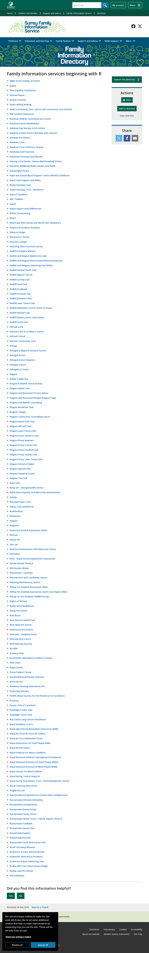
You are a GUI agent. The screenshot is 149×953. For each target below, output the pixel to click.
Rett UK (14, 544)
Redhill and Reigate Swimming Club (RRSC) (31, 265)
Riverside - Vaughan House (23, 634)
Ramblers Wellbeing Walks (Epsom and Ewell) (32, 166)
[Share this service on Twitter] (119, 138)
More (131, 40)
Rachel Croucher (18, 99)
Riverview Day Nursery (21, 643)
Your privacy (109, 929)
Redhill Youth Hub (19, 322)
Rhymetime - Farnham (21, 572)
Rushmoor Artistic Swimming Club (27, 851)
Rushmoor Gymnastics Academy (26, 856)
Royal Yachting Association (23, 785)
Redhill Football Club (20, 293)
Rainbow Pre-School (20, 137)
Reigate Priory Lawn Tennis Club (26, 459)
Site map (138, 934)
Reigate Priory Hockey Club (23, 454)
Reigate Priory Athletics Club (24, 435)
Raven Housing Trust (20, 185)
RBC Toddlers (16, 199)
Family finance (63, 41)
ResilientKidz (16, 511)
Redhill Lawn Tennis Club (22, 303)
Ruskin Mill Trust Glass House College (29, 866)
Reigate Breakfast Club (21, 407)
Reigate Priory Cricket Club (23, 445)
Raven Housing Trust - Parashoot (27, 189)
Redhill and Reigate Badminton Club (28, 256)
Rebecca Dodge (17, 232)
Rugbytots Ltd (17, 790)
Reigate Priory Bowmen (21, 440)
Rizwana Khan (17, 653)
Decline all (17, 945)
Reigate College (18, 412)
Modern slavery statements (117, 934)
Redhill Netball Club (20, 312)
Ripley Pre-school (18, 610)
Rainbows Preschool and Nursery (26, 156)
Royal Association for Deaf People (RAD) (30, 743)
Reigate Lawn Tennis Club (23, 430)
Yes (11, 895)
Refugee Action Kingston (22, 360)
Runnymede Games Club (22, 828)
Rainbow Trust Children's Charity (26, 147)
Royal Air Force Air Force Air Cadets (27, 733)
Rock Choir (15, 662)
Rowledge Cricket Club (21, 710)
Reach (13, 204)
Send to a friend (40, 907)
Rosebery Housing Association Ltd (27, 686)
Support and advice (52, 13)
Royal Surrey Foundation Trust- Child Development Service (39, 781)
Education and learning (37, 41)
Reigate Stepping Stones (22, 473)
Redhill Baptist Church (21, 274)
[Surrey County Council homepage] (11, 5)
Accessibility (136, 929)
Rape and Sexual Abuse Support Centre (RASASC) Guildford (39, 175)
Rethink (14, 535)
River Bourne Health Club (22, 620)
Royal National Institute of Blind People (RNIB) (33, 766)
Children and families (28, 13)
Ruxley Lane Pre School (21, 870)
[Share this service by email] (135, 138)
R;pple (13, 85)
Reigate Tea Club (18, 478)
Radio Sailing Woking (20, 104)
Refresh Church (17, 336)
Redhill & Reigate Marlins (22, 251)
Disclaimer (94, 929)
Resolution (15, 516)
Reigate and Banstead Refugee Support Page (33, 397)
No (20, 895)
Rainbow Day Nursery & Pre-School (27, 128)
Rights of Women (19, 601)
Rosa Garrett (16, 681)
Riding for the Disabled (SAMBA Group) (29, 596)
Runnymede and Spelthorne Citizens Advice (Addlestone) (38, 795)
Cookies (123, 929)
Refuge (13, 345)
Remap (13, 497)
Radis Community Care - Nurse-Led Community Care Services (41, 109)
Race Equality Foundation (23, 90)
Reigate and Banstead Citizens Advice (29, 393)
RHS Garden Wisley (19, 568)
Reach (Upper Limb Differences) (25, 208)
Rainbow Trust (17, 142)
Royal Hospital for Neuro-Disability (28, 752)
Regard (13, 374)
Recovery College (18, 241)
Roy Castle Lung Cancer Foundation (28, 719)
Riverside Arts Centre (20, 639)
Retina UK (15, 539)
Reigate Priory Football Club (24, 449)
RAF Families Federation (22, 114)
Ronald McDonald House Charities (27, 677)
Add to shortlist (128, 108)
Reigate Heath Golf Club (22, 421)
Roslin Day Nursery (19, 691)
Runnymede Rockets (20, 833)
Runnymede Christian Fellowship (26, 799)
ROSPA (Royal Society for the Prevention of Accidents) (37, 695)
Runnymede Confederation (23, 804)
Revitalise (14, 553)
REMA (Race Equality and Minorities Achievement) (35, 492)
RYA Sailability (17, 875)
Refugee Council (18, 364)
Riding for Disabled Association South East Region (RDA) (38, 591)
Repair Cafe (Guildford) (21, 506)
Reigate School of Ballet (22, 464)
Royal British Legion (20, 747)
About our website (91, 934)
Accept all (43, 945)
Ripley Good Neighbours (22, 606)
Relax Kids (15, 483)
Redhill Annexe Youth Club (23, 270)
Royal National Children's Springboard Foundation (35, 757)
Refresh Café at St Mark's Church (27, 331)
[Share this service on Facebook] (127, 138)
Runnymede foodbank (21, 823)
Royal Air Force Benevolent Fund (26, 738)
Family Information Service (79, 13)
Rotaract (14, 700)
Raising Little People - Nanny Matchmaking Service (36, 161)
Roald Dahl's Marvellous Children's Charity (31, 658)
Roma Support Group (20, 672)
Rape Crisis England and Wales (25, 180)
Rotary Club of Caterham (23, 705)
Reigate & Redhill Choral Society (26, 383)
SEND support (112, 41)
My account (118, 5)
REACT (13, 218)
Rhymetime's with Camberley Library (28, 577)
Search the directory (124, 79)
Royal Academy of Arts (21, 724)
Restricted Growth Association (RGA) (28, 530)
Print (128, 100)
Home (10, 13)
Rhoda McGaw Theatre (21, 563)
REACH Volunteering (20, 213)
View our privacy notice (18, 937)
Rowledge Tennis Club (21, 714)
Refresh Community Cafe (23, 341)
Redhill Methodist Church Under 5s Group (31, 308)
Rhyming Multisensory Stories (25, 582)
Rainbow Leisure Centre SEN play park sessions (33, 133)
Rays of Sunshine (18, 194)
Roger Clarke (16, 667)
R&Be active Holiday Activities (25, 80)
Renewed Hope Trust (20, 501)
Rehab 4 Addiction (19, 378)
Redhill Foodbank (18, 289)
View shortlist (127, 115)
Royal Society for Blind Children (26, 771)
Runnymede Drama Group (23, 809)
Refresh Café (16, 327)
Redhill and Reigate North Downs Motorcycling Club (36, 260)
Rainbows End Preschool (22, 151)
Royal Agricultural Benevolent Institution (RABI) (34, 729)
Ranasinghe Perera (19, 170)
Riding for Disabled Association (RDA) (29, 587)
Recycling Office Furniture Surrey (26, 246)
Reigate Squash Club (20, 468)
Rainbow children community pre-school (30, 118)
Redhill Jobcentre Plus (21, 298)
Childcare (13, 41)
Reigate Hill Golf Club (20, 426)
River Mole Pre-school (20, 624)
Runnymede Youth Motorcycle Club (28, 842)
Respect (14, 520)
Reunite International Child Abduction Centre (33, 549)
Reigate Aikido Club (20, 388)
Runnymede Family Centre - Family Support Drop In (36, 818)
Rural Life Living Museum (22, 847)
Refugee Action (17, 355)
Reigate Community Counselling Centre (30, 416)
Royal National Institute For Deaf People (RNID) (34, 762)
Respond (14, 525)
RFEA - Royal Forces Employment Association (32, 558)
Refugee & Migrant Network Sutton (28, 350)
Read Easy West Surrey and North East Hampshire (35, 222)
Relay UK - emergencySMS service (27, 487)
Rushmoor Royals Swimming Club (27, 861)
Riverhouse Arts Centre (21, 629)
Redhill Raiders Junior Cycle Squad (27, 317)
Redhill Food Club (18, 284)
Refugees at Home (19, 369)
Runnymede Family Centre (23, 814)
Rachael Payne (17, 95)
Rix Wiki (14, 648)
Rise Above (15, 615)
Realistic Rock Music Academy (25, 227)
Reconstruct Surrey (19, 237)
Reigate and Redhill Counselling (26, 402)
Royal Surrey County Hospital (25, 776)
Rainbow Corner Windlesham (24, 123)
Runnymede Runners (20, 837)
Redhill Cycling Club (20, 279)
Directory (101, 13)
